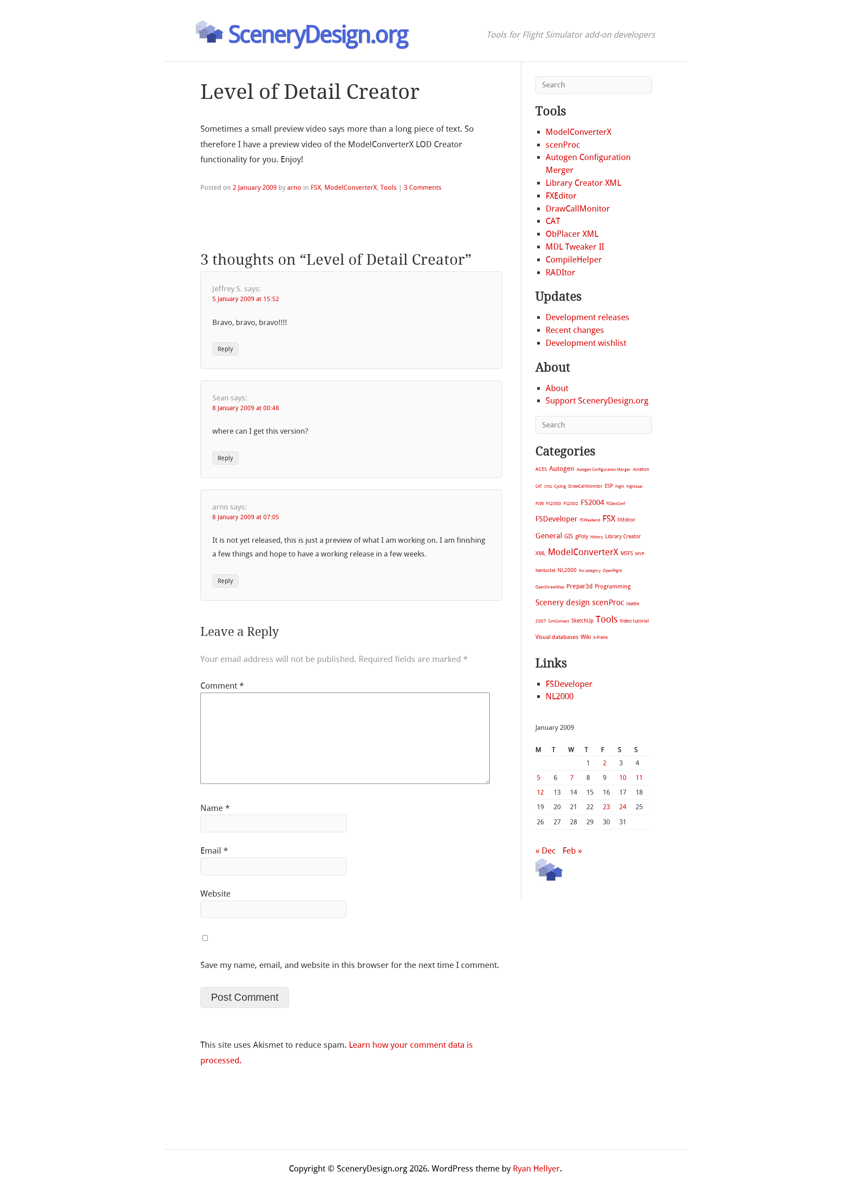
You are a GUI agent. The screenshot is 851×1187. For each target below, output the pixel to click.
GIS (568, 536)
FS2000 (553, 503)
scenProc (563, 145)
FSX (316, 188)
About (557, 388)
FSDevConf (615, 503)
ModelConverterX (350, 188)
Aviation (641, 469)
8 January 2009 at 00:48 (245, 408)
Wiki (586, 637)
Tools (388, 188)
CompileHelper (574, 260)
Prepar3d (579, 586)
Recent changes (575, 330)
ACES (541, 469)
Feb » (572, 851)
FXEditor (561, 196)
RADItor (560, 272)
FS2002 (570, 503)
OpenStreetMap (549, 586)
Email (214, 851)
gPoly (581, 536)
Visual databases (556, 637)
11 (639, 778)
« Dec (545, 851)
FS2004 (592, 502)
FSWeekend (590, 520)
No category (590, 570)
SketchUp (582, 621)
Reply (225, 349)
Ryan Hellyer (536, 1168)
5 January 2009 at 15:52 (245, 299)
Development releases (587, 317)
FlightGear (634, 487)
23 (606, 807)
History (596, 537)
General (548, 535)
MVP (639, 553)
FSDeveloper (556, 518)
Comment (222, 686)
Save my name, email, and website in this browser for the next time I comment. (349, 965)
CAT (553, 221)
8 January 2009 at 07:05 (245, 517)
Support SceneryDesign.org (597, 401)
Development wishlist (586, 343)
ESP (609, 486)
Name (215, 808)
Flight (619, 487)
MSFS (627, 553)
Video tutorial (634, 621)
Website (215, 894)
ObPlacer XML (572, 234)
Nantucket (545, 570)
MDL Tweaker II (575, 247)
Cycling (560, 486)
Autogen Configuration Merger (604, 469)
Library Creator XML (583, 183)
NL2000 (567, 570)
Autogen (561, 469)
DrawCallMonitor (578, 209)
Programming (613, 586)
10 (622, 778)
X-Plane (600, 637)
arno (294, 188)
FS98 (539, 503)
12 (540, 792)
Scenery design (562, 602)
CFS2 (548, 487)
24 (622, 807)
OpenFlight (612, 570)
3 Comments (422, 188)
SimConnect (558, 621)
